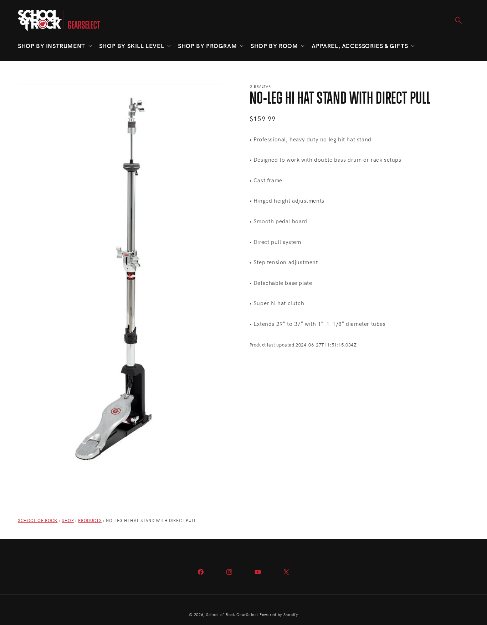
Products (90, 520)
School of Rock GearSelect (232, 614)
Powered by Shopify (279, 614)
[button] (54, 45)
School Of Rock (37, 520)
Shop (68, 520)
